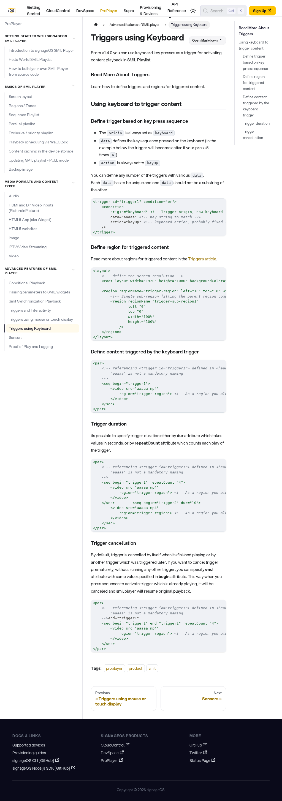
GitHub (195, 745)
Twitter (195, 753)
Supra (129, 10)
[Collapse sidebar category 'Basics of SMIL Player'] (73, 85)
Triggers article (202, 259)
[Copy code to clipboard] (219, 204)
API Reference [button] (176, 7)
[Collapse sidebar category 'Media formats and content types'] (73, 182)
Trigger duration (256, 123)
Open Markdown (205, 40)
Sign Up (259, 10)
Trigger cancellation (253, 134)
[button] (40, 38)
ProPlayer (108, 10)
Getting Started (33, 11)
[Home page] (96, 25)
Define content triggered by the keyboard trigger (256, 106)
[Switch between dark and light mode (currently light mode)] (193, 11)
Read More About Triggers (254, 30)
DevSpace (85, 10)
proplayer (114, 668)
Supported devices (28, 745)
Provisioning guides (29, 753)
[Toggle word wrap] (210, 204)
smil (152, 668)
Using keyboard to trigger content (254, 45)
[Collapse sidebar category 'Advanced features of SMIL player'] (73, 269)
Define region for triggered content (254, 82)
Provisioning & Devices (150, 11)
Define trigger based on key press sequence (255, 62)
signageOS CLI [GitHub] (33, 760)
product (135, 668)
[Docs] (12, 11)
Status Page (199, 760)
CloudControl (58, 10)
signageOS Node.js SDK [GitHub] (41, 768)
